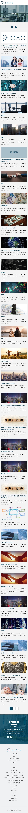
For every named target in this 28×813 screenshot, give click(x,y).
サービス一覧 (14, 770)
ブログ (8, 53)
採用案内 (14, 788)
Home (14, 767)
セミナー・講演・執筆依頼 (14, 783)
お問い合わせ (14, 798)
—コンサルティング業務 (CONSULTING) (14, 780)
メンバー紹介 (14, 790)
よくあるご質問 (14, 785)
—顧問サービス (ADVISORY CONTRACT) (14, 772)
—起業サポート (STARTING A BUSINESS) (14, 775)
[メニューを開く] (25, 2)
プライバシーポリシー (14, 800)
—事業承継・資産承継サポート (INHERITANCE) (14, 777)
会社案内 (14, 795)
